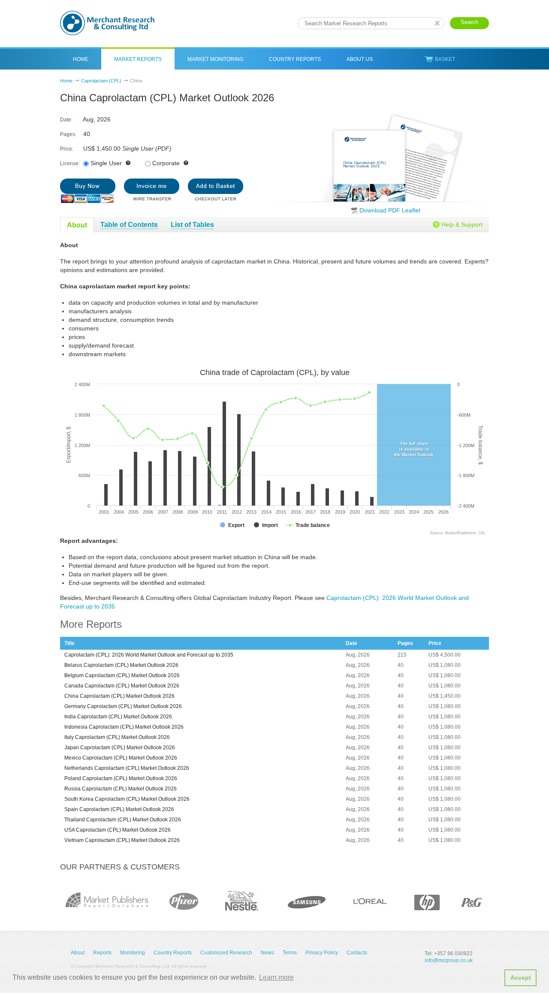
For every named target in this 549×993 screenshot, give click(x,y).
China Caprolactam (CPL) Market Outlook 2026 (119, 696)
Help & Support (462, 224)
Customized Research (226, 952)
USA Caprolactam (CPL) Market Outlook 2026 (117, 830)
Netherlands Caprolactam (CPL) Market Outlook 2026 (126, 768)
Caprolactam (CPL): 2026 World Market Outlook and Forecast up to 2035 (148, 655)
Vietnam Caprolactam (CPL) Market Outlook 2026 (122, 840)
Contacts (357, 952)
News (267, 952)
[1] (87, 191)
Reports (102, 952)
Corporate (166, 163)
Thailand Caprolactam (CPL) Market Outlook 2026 (122, 820)
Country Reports (295, 59)
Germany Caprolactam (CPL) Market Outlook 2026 (123, 706)
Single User (106, 163)
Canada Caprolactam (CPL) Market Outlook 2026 (121, 686)
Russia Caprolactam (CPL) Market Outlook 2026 (120, 789)
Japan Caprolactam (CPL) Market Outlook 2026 (119, 748)
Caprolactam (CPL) (101, 80)
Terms (290, 952)
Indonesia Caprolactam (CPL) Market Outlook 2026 (124, 727)
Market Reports (138, 59)
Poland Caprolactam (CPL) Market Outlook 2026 (120, 778)
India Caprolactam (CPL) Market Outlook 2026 (118, 717)
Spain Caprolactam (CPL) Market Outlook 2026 (119, 809)
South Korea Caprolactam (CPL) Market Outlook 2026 (127, 799)
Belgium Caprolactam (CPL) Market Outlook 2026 (122, 675)
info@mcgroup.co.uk (449, 960)
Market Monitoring (215, 59)
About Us (360, 59)
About (77, 952)
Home (80, 59)
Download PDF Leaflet (389, 210)
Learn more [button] (276, 977)
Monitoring (132, 952)
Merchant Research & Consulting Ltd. (107, 23)
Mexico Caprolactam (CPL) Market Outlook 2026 (120, 758)
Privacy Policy (321, 952)
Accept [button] (520, 977)
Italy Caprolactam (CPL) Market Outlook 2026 (117, 737)
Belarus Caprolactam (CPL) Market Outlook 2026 (121, 665)
